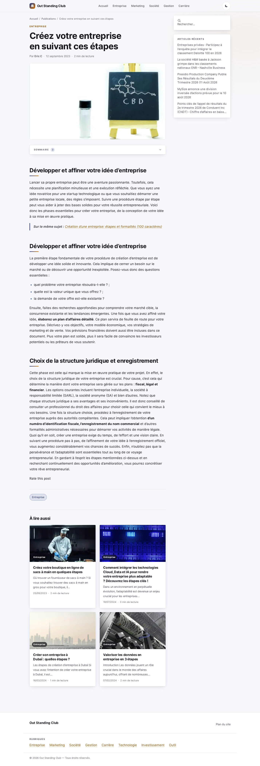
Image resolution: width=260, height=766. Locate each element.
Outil (172, 745)
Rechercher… (186, 24)
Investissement (152, 745)
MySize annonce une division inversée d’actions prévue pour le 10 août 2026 (201, 93)
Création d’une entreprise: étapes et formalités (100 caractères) (113, 226)
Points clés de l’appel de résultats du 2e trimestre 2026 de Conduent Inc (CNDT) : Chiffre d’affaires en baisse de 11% (202, 108)
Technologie (127, 745)
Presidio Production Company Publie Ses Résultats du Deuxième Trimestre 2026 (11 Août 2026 (202, 78)
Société (154, 5)
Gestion (169, 5)
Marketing (137, 5)
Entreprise (119, 5)
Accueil (103, 5)
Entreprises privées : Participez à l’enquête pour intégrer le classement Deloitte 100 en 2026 (199, 49)
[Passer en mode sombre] (226, 6)
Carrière (184, 5)
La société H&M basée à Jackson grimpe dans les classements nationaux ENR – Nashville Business (201, 63)
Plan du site (223, 724)
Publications (48, 18)
